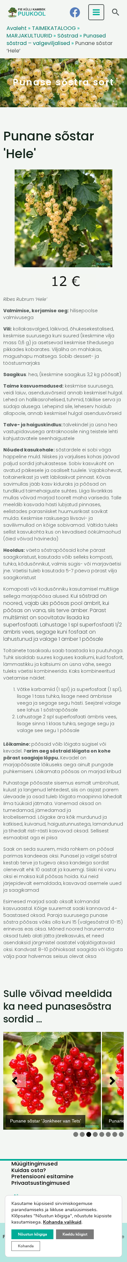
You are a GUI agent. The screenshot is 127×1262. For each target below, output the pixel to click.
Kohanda (26, 1246)
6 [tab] (108, 1134)
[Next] (112, 1080)
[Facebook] (75, 12)
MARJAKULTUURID (29, 35)
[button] (115, 12)
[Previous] (14, 1080)
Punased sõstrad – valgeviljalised (56, 39)
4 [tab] (95, 1134)
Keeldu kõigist (75, 1234)
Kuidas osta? (28, 1170)
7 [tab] (114, 1134)
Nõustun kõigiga (32, 1234)
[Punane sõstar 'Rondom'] (56, 1081)
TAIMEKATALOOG (54, 28)
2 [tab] (82, 1134)
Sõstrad (67, 35)
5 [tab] (101, 1134)
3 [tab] (88, 1134)
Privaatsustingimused (40, 1183)
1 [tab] (75, 1134)
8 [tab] (121, 1134)
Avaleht (17, 28)
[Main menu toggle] (96, 12)
